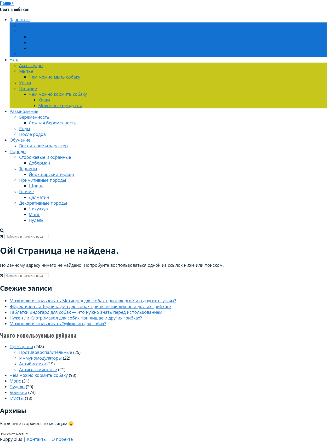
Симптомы (40, 42)
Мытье (26, 71)
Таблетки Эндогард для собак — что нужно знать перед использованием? (87, 312)
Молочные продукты (60, 105)
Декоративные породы (43, 203)
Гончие (26, 191)
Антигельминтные (38, 369)
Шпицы (37, 186)
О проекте (62, 439)
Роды (24, 128)
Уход (14, 60)
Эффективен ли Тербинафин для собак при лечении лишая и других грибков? (90, 306)
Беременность (34, 117)
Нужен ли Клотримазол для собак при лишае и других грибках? (76, 318)
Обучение (20, 140)
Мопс (34, 214)
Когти (25, 82)
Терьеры (28, 168)
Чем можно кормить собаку (58, 94)
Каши (44, 100)
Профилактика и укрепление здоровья (59, 54)
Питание (28, 88)
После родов (32, 134)
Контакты (37, 439)
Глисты (17, 398)
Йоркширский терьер (51, 174)
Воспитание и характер (43, 146)
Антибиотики (32, 364)
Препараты (40, 37)
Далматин (39, 197)
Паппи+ (7, 3)
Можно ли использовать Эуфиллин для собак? (58, 323)
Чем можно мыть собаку (54, 77)
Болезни (18, 392)
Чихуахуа (38, 209)
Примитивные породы (42, 180)
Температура (42, 48)
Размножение (24, 111)
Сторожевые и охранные (45, 157)
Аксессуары (31, 65)
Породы (18, 151)
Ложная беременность (52, 123)
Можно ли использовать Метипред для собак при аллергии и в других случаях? (93, 301)
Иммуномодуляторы (40, 358)
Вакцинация (32, 25)
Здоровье (20, 19)
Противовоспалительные (45, 352)
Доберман (39, 163)
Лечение (28, 31)
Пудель (36, 220)
